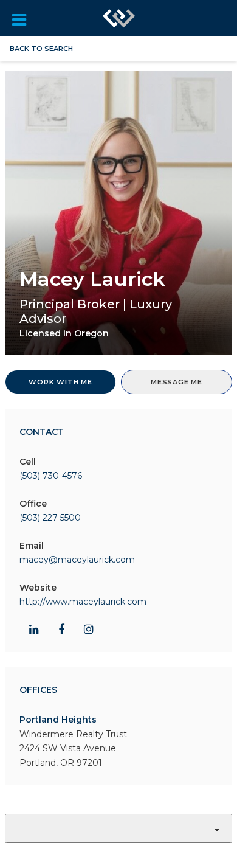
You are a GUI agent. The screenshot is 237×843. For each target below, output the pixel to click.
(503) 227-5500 (50, 517)
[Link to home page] (119, 18)
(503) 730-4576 (50, 475)
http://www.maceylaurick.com (82, 601)
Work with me (60, 382)
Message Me (176, 382)
